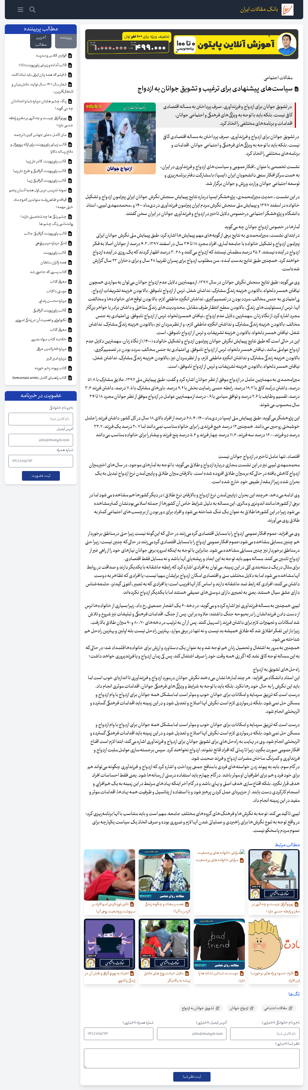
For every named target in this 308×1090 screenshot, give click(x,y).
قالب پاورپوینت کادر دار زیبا (46, 161)
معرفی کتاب (58, 281)
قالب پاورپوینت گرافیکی (50, 310)
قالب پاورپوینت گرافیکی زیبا (47, 180)
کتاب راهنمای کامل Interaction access (39, 378)
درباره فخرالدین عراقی (51, 349)
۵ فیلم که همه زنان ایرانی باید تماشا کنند (39, 75)
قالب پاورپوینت (55, 253)
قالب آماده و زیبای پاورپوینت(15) (43, 65)
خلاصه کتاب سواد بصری (49, 339)
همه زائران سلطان (53, 262)
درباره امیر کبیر (57, 358)
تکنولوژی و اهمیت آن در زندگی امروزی (41, 320)
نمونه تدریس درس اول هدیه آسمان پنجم (38, 190)
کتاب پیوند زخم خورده (51, 368)
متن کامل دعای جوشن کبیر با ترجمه (40, 135)
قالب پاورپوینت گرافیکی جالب (45, 233)
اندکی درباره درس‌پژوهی (51, 243)
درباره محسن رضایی (52, 301)
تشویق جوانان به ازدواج (198, 1008)
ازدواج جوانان (239, 1008)
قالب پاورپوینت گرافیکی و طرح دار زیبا (40, 171)
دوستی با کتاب (56, 291)
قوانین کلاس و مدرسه (51, 55)
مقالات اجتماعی (276, 1008)
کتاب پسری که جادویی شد (48, 272)
